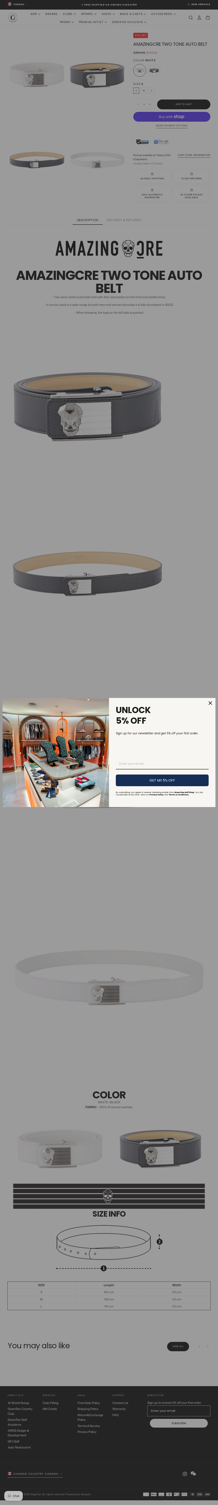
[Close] (210, 703)
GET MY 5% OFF (162, 780)
